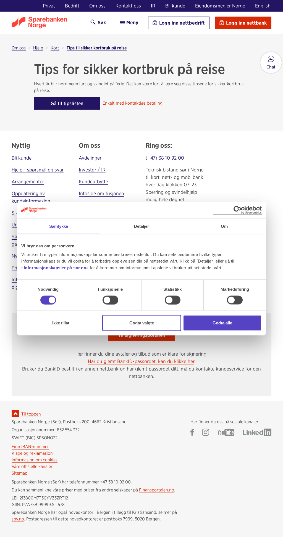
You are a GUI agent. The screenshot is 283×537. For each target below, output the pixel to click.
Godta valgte (141, 323)
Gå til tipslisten (67, 103)
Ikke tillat (60, 323)
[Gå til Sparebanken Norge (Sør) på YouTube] (226, 432)
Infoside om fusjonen (101, 193)
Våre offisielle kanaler (32, 466)
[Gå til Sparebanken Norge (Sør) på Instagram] (205, 432)
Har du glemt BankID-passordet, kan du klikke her (141, 361)
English (263, 6)
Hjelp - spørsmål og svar (38, 170)
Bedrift (72, 6)
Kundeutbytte (93, 181)
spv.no (18, 519)
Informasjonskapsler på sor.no (55, 267)
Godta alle (222, 323)
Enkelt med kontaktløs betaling (133, 103)
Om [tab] (224, 226)
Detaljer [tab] (141, 226)
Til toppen (31, 414)
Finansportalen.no (156, 490)
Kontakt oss (128, 6)
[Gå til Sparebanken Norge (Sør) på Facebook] (192, 432)
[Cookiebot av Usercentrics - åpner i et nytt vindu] (237, 210)
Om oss (97, 6)
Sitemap (19, 473)
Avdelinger (90, 158)
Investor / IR (92, 170)
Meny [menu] (131, 22)
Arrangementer (28, 181)
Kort (55, 48)
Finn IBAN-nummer (30, 446)
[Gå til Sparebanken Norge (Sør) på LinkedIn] (257, 432)
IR (153, 6)
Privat (49, 6)
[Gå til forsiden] (46, 22)
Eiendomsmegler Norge (220, 6)
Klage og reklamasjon (32, 453)
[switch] (110, 299)
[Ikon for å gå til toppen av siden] (15, 413)
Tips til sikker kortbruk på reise (97, 48)
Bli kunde (175, 6)
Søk (101, 22)
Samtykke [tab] (58, 226)
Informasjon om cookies (34, 459)
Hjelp (38, 48)
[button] (271, 62)
